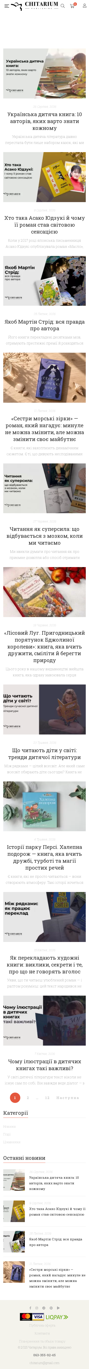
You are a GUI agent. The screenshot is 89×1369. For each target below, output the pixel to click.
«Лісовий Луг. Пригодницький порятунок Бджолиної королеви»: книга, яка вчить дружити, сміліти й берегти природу (44, 646)
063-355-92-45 (44, 1355)
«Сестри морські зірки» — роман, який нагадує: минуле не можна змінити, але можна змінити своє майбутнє (44, 429)
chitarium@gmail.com (44, 1363)
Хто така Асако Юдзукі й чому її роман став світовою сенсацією (44, 224)
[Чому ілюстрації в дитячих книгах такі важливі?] (44, 1021)
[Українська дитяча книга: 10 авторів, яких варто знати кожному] (44, 73)
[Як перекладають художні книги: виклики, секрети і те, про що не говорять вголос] (44, 917)
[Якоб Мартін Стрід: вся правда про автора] (44, 281)
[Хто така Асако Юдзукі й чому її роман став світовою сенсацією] (44, 177)
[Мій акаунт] (85, 6)
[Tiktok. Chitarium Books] (58, 1308)
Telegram (43, 1308)
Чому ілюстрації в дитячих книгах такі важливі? (44, 1065)
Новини (9, 1126)
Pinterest (51, 1308)
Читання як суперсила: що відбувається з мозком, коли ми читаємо (44, 535)
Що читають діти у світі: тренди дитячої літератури (44, 754)
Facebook (30, 1308)
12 (47, 1097)
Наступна (67, 1097)
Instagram (36, 1308)
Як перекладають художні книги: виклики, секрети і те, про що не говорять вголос (45, 964)
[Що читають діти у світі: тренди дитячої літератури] (44, 709)
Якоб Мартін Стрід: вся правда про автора (45, 325)
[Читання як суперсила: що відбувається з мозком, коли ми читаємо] (44, 488)
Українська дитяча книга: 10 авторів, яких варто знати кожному (44, 121)
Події (7, 1134)
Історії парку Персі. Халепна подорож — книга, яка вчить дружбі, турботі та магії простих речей (44, 857)
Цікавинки (12, 1142)
